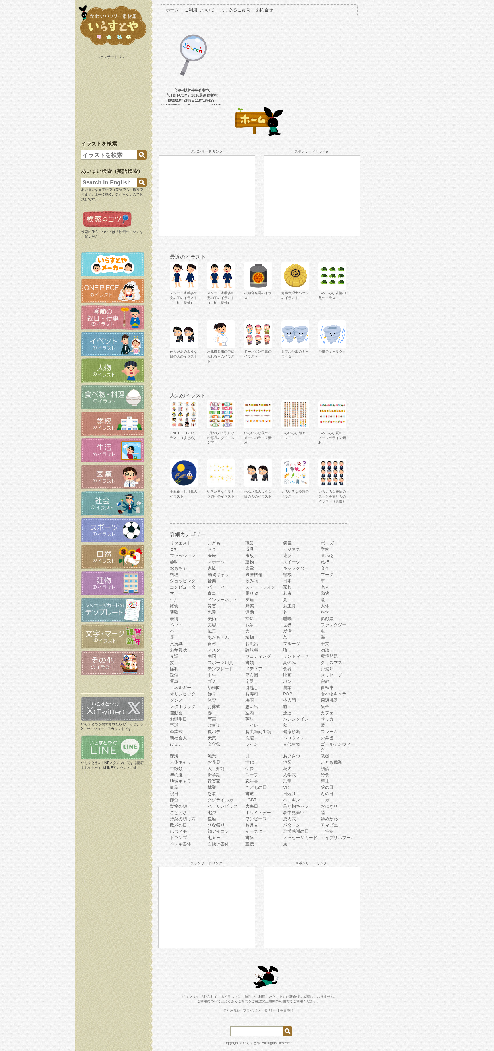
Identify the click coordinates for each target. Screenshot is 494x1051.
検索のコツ (127, 232)
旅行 (325, 561)
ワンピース (256, 818)
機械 (287, 574)
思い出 (251, 706)
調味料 (251, 649)
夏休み (289, 662)
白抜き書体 (218, 843)
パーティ (216, 587)
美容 (212, 624)
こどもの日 (256, 787)
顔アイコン (218, 831)
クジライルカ (220, 799)
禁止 (325, 781)
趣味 (174, 561)
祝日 (174, 793)
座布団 (251, 675)
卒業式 (176, 731)
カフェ (327, 712)
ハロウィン (293, 737)
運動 (249, 612)
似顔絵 (327, 618)
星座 (212, 818)
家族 (212, 568)
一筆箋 (327, 831)
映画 (287, 675)
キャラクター (296, 568)
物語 (325, 649)
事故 (249, 555)
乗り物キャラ (296, 806)
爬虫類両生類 (258, 731)
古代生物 (291, 744)
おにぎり (329, 806)
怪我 (174, 668)
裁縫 (325, 755)
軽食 (174, 605)
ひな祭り (216, 825)
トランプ (178, 837)
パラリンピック (223, 806)
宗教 (325, 681)
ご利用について (199, 9)
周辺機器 (329, 700)
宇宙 (212, 719)
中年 (212, 675)
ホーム (172, 9)
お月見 (251, 825)
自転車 (327, 687)
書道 (249, 793)
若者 (287, 593)
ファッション (183, 555)
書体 (249, 837)
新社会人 (178, 737)
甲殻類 (176, 768)
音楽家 (214, 781)
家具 (287, 587)
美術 (212, 618)
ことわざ (178, 812)
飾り (212, 693)
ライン (251, 744)
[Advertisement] (113, 96)
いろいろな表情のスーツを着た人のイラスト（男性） (332, 496)
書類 (249, 662)
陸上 (325, 812)
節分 (174, 799)
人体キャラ (180, 762)
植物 (249, 637)
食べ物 (327, 555)
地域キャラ (180, 781)
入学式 (289, 774)
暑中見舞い (293, 812)
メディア (253, 668)
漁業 (212, 755)
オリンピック (183, 693)
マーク (327, 574)
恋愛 (212, 612)
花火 (287, 768)
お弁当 (327, 737)
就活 (287, 631)
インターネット (223, 599)
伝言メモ (178, 831)
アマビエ (329, 825)
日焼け (289, 793)
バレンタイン (296, 719)
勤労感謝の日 (296, 831)
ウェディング (258, 656)
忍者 (212, 793)
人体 (325, 605)
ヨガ (325, 799)
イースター (256, 831)
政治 (174, 675)
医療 (212, 555)
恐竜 (287, 781)
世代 (249, 762)
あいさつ (291, 755)
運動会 (176, 712)
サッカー (329, 719)
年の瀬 (176, 774)
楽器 (249, 681)
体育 (212, 700)
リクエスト (180, 543)
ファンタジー (333, 624)
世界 (287, 624)
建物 (249, 561)
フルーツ (291, 643)
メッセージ (331, 675)
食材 (212, 643)
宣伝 (249, 843)
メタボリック (183, 706)
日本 (287, 580)
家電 (249, 568)
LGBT (250, 799)
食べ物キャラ (333, 693)
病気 (287, 543)
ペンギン (291, 799)
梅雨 (249, 700)
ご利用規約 (231, 1010)
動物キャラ (218, 574)
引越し (251, 687)
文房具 (176, 643)
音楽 (212, 580)
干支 (325, 643)
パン (287, 681)
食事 (212, 593)
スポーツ (216, 561)
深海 (174, 755)
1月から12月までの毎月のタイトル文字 (220, 438)
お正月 (289, 605)
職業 (249, 543)
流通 (287, 712)
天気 (212, 737)
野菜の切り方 (183, 818)
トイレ (251, 725)
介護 (174, 656)
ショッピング (183, 580)
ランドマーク (296, 656)
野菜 (249, 605)
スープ (251, 774)
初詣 (325, 768)
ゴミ (212, 681)
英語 (249, 719)
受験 (174, 612)
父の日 (327, 787)
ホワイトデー (258, 812)
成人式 (289, 818)
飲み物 (251, 580)
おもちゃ (178, 568)
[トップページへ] (112, 45)
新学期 (214, 774)
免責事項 (287, 1010)
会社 (174, 549)
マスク (214, 649)
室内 (249, 712)
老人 (325, 587)
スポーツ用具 (220, 662)
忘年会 (251, 781)
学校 (325, 549)
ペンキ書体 (180, 843)
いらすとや (251, 1043)
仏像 (249, 768)
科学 (325, 612)
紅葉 (174, 787)
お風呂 (251, 643)
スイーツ (291, 561)
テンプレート (220, 668)
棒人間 (289, 700)
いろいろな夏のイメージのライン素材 (332, 438)
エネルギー (180, 687)
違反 (287, 555)
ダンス (176, 700)
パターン (291, 825)
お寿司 (251, 693)
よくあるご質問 (235, 9)
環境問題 (329, 656)
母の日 (327, 793)
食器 (287, 668)
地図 (287, 762)
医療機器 (253, 574)
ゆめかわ (329, 818)
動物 (325, 593)
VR (286, 787)
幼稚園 (214, 687)
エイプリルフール (338, 837)
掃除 (249, 618)
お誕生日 (178, 719)
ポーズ (327, 543)
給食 (325, 774)
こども (214, 543)
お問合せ (264, 9)
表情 (174, 618)
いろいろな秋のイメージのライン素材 (258, 438)
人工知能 (216, 768)
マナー (176, 593)
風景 (212, 631)
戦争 (249, 624)
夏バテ (214, 731)
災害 (212, 605)
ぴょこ (176, 744)
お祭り (327, 668)
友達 (249, 599)
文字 (325, 568)
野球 (174, 725)
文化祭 (214, 744)
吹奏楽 (214, 725)
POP (287, 693)
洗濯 (249, 737)
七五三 (214, 837)
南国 (212, 656)
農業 (287, 687)
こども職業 (331, 762)
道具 (249, 549)
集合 (325, 706)
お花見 (214, 762)
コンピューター (185, 587)
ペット (176, 624)
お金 (212, 549)
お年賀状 (178, 649)
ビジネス (291, 549)
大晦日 (251, 806)
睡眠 (287, 618)
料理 (174, 574)
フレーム (329, 731)
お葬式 (214, 706)
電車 (174, 681)
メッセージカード (300, 837)
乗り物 (251, 593)
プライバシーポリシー (260, 1010)
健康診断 (291, 731)
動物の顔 (178, 806)
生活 (174, 599)
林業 (212, 787)
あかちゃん (218, 637)
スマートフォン (260, 587)
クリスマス (331, 662)
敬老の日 (178, 825)
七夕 (212, 812)
